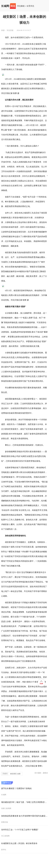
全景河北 (30, 6)
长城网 (5, 6)
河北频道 (21, 6)
